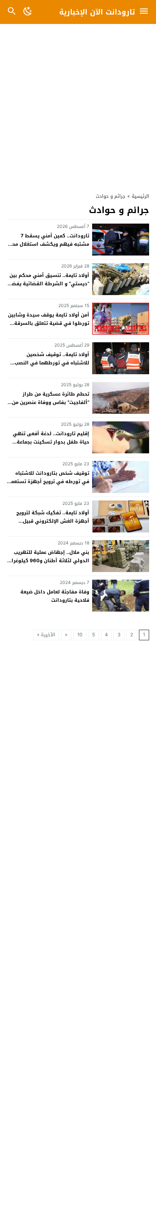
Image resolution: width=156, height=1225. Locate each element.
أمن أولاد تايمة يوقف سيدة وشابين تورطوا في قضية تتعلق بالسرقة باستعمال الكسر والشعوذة (48, 323)
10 (79, 634)
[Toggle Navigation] (146, 12)
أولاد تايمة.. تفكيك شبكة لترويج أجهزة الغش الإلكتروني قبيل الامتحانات (52, 521)
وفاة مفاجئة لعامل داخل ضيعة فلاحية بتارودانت (54, 596)
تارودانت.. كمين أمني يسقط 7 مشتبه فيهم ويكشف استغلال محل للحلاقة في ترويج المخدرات (49, 244)
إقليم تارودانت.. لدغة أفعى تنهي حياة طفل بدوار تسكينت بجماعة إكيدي (51, 442)
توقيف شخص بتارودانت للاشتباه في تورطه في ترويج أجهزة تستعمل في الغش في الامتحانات (48, 482)
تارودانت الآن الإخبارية (97, 12)
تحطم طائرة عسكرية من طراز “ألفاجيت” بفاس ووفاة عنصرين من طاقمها (50, 402)
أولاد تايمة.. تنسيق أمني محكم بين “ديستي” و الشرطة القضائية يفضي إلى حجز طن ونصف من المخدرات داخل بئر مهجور (48, 288)
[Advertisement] (78, 104)
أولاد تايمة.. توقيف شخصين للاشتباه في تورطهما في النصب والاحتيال (52, 363)
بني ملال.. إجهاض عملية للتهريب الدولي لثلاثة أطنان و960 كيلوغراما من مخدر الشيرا (48, 561)
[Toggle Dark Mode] (27, 12)
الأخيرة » (46, 634)
